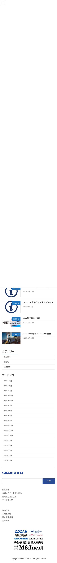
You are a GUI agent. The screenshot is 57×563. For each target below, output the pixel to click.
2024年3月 (8, 450)
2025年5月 (8, 411)
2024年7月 (8, 440)
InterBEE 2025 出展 (31, 318)
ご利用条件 (6, 514)
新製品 (6, 362)
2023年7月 (8, 455)
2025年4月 (8, 415)
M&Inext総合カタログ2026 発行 (37, 333)
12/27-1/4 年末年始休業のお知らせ (38, 302)
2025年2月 (8, 420)
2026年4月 (8, 391)
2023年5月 (8, 460)
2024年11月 (8, 430)
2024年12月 (8, 425)
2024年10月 (8, 435)
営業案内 (7, 357)
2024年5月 (8, 445)
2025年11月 (8, 401)
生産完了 (7, 367)
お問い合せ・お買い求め (12, 493)
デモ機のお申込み (9, 496)
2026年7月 (8, 381)
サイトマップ (7, 500)
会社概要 (5, 521)
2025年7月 (8, 406)
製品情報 (5, 490)
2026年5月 (8, 386)
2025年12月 (8, 396)
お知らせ (5, 510)
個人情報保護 (7, 517)
